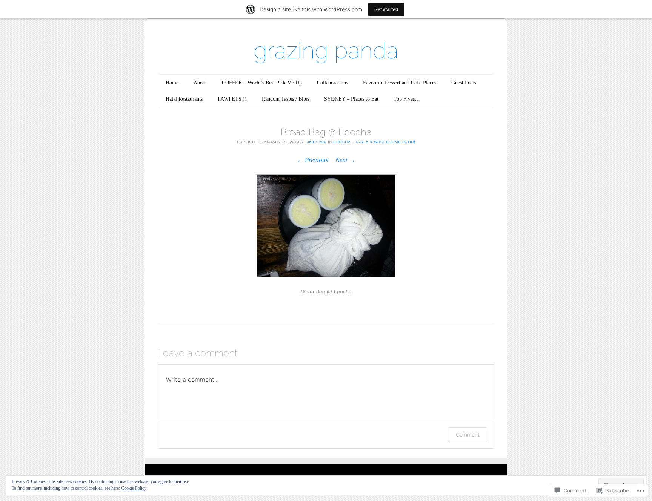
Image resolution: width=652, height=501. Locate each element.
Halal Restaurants (184, 99)
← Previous (312, 160)
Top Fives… (407, 99)
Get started (386, 9)
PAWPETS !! (232, 99)
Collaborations (332, 83)
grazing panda (326, 50)
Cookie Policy (133, 488)
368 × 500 (317, 142)
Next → (345, 160)
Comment (468, 434)
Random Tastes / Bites (285, 99)
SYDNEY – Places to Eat (351, 99)
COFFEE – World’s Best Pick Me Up (262, 83)
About (200, 83)
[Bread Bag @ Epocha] (326, 226)
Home (172, 83)
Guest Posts (463, 83)
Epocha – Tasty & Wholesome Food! (374, 142)
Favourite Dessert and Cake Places (399, 83)
